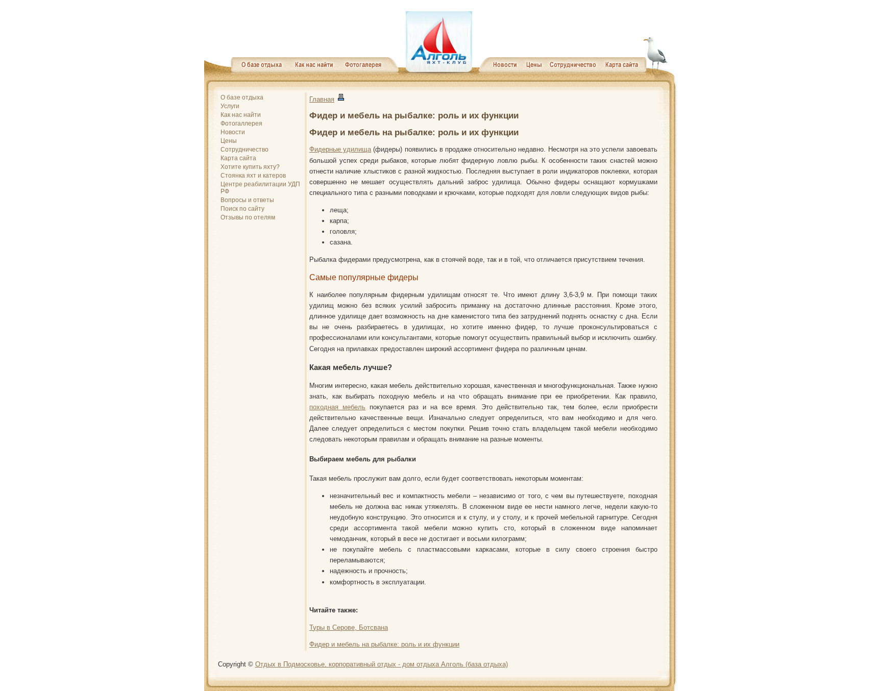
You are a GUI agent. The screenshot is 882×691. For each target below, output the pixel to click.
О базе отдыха (241, 97)
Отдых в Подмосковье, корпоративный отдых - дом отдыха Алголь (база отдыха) (381, 664)
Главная (321, 99)
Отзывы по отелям (247, 217)
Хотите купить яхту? (250, 166)
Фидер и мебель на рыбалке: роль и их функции (384, 644)
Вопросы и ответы (247, 200)
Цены (228, 140)
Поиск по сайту (242, 208)
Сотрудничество (244, 149)
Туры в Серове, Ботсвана (348, 627)
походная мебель (337, 407)
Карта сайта (238, 158)
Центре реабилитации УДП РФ (260, 188)
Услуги (229, 106)
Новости (232, 132)
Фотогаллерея (241, 123)
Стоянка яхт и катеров (253, 175)
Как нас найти (240, 114)
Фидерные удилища (340, 149)
